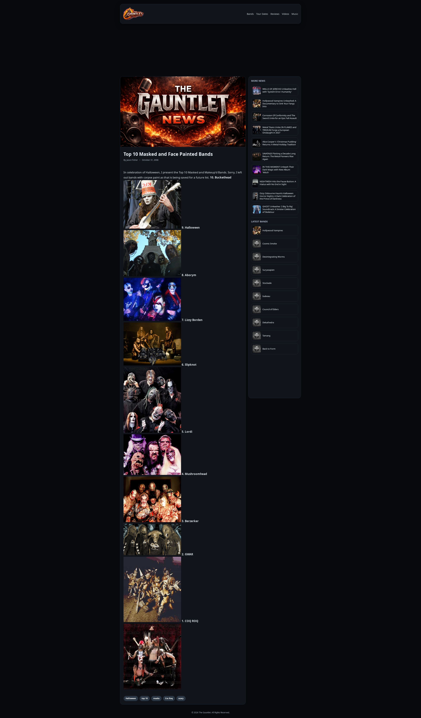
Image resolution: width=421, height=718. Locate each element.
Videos (285, 13)
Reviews (275, 13)
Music (295, 13)
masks (156, 698)
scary (181, 698)
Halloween (131, 698)
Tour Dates (262, 13)
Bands (250, 13)
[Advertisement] (210, 51)
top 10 (145, 698)
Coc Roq (169, 698)
